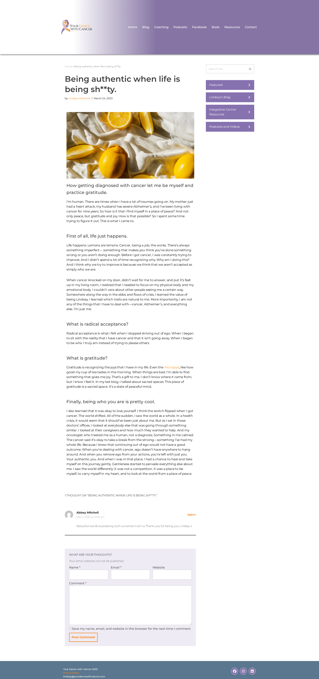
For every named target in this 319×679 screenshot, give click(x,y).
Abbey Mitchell (87, 512)
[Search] (250, 68)
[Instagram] (243, 671)
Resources (232, 27)
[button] (230, 85)
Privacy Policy (71, 672)
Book (215, 27)
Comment (77, 583)
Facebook (199, 27)
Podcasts (180, 27)
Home (132, 27)
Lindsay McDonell (79, 98)
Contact (251, 27)
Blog (145, 27)
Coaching (161, 27)
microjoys (171, 367)
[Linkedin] (252, 671)
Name (74, 567)
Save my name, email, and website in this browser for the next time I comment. (131, 629)
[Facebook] (234, 671)
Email (116, 567)
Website (159, 567)
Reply (192, 514)
